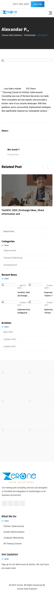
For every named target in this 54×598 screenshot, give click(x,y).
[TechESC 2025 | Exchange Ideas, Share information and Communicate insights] (8, 289)
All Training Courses (13, 543)
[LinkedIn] (23, 130)
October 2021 (10, 346)
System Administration (14, 532)
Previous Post (13, 155)
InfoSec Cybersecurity (14, 526)
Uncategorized (10, 265)
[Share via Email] (26, 130)
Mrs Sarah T (13, 149)
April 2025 (8, 332)
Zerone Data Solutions (27, 589)
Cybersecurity (10, 250)
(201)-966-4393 (21, 4)
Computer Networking (13, 537)
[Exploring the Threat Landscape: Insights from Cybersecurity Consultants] (35, 307)
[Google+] (19, 130)
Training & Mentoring (13, 258)
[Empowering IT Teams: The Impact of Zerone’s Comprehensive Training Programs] (35, 289)
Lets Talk (37, 4)
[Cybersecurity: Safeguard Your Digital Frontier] (8, 307)
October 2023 (10, 339)
